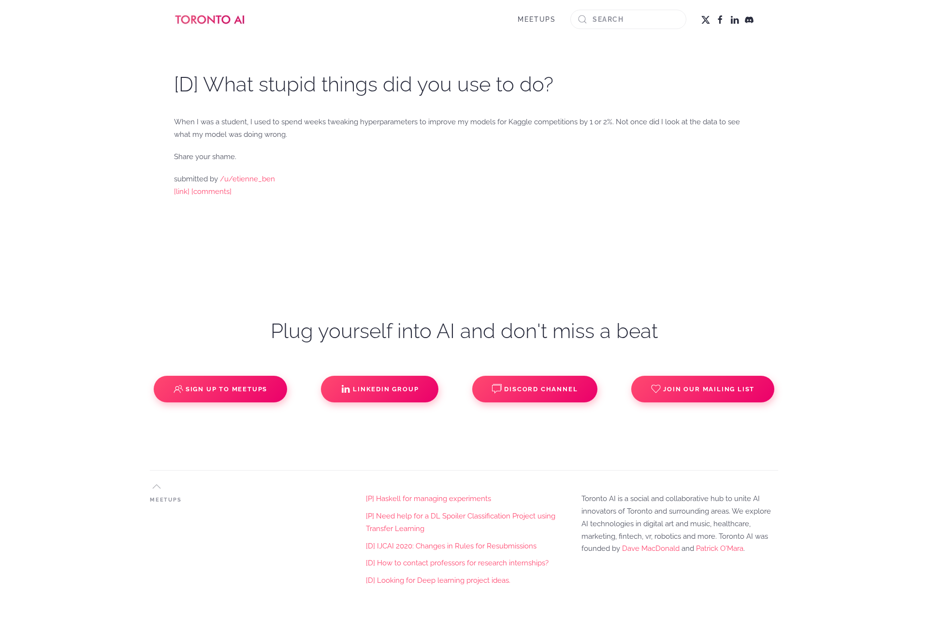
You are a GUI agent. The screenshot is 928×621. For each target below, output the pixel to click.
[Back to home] (210, 19)
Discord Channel (541, 389)
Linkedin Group (386, 389)
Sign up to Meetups (226, 389)
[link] (181, 191)
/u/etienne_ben (247, 179)
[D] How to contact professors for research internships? (457, 563)
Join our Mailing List (708, 389)
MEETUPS (537, 19)
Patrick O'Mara (719, 548)
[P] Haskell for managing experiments (428, 498)
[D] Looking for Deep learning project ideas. (438, 580)
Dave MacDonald (651, 548)
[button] (156, 486)
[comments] (211, 191)
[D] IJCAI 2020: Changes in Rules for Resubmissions (451, 546)
